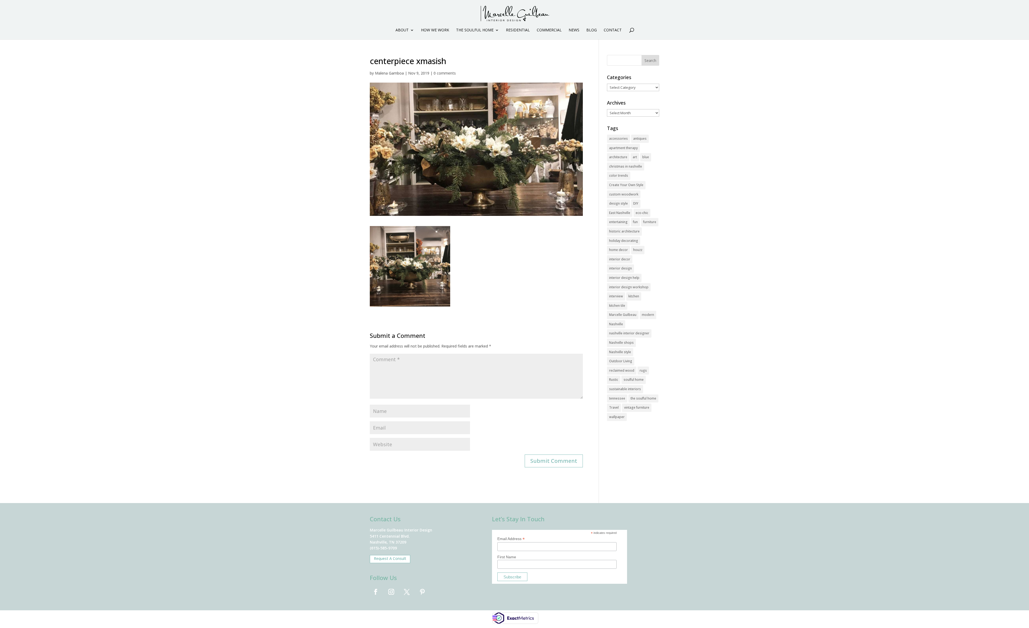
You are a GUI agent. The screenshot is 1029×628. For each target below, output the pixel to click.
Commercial (549, 30)
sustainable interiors (625, 389)
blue (645, 157)
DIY (635, 203)
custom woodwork (623, 194)
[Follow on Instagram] (391, 592)
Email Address (511, 538)
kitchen (633, 296)
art (635, 157)
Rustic (613, 379)
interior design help (624, 277)
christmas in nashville (625, 166)
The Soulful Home (475, 30)
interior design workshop (628, 287)
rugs (643, 370)
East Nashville (619, 212)
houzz (637, 249)
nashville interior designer (629, 333)
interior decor (619, 259)
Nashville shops (621, 342)
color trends (618, 175)
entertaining (618, 222)
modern (648, 314)
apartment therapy (623, 148)
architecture (618, 157)
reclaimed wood (621, 370)
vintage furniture (636, 407)
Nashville (616, 324)
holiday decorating (623, 240)
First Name (506, 557)
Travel (614, 407)
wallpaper (617, 417)
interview (616, 296)
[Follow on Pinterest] (422, 592)
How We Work (435, 30)
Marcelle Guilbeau (622, 314)
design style (618, 203)
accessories (618, 138)
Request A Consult (390, 558)
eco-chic (642, 212)
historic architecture (624, 231)
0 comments (445, 73)
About (402, 30)
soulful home (634, 379)
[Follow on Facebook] (376, 592)
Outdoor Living (620, 361)
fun (635, 222)
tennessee (617, 398)
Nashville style (620, 352)
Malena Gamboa (389, 73)
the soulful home (643, 398)
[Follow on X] (407, 592)
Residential (518, 30)
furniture (649, 222)
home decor (618, 249)
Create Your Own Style (626, 185)
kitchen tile (617, 305)
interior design (620, 268)
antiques (640, 138)
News (574, 30)
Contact (613, 30)
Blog (591, 30)
